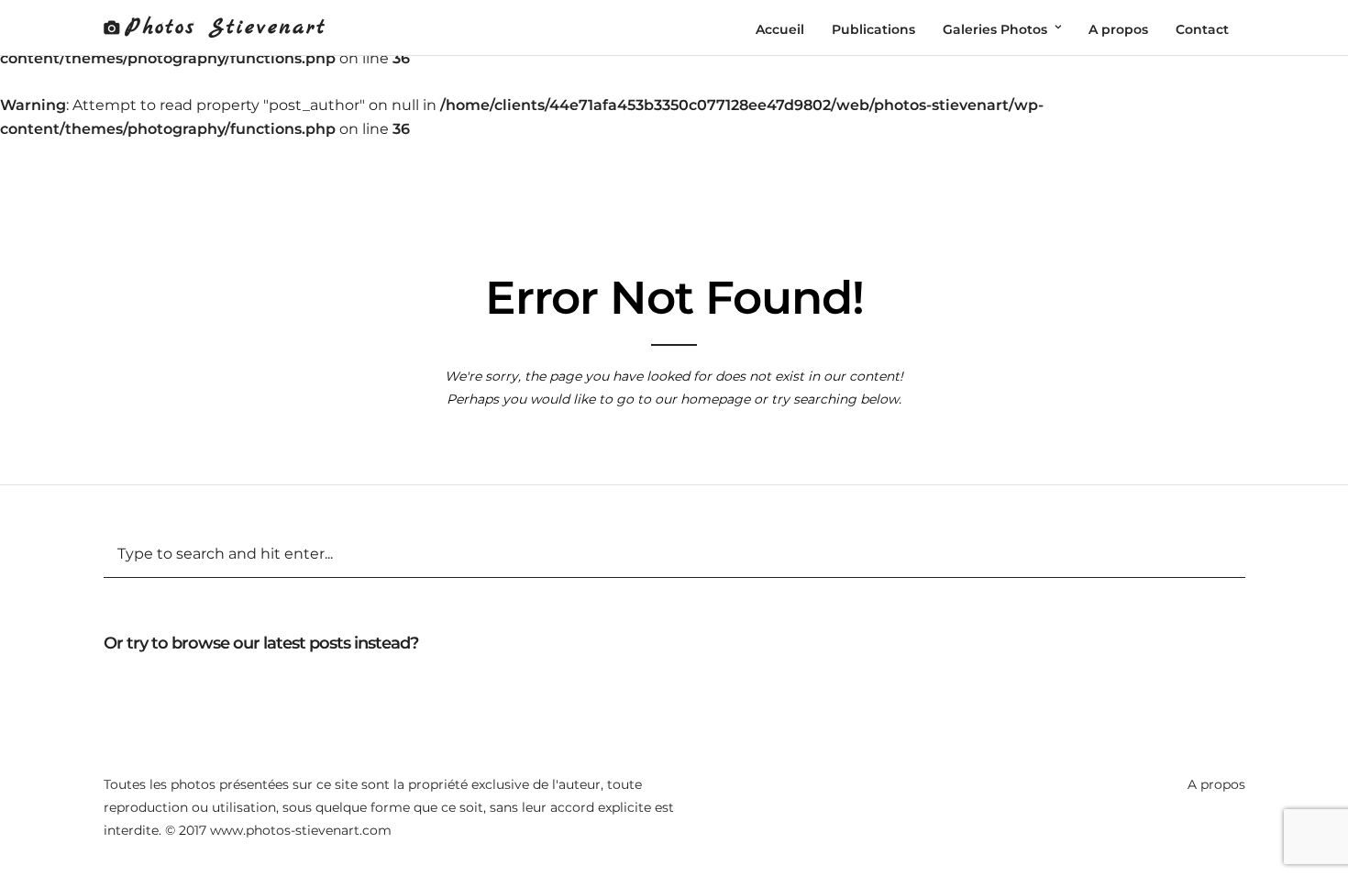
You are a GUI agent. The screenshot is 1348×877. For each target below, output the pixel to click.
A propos (1216, 784)
